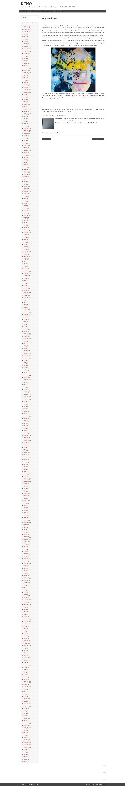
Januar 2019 (26, 147)
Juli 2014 (26, 239)
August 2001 (26, 503)
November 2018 (27, 150)
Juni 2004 (26, 445)
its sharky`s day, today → (98, 138)
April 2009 (26, 346)
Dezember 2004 (27, 435)
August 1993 (26, 667)
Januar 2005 (26, 433)
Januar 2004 (26, 454)
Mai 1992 (26, 693)
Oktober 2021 (27, 90)
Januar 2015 (26, 229)
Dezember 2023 (27, 46)
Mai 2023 (26, 58)
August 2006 (26, 401)
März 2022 (26, 82)
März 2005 (26, 430)
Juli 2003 (26, 464)
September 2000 (27, 522)
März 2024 (26, 41)
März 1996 (26, 614)
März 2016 (26, 205)
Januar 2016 (26, 208)
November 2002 (27, 478)
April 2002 (26, 490)
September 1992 (27, 686)
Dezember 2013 (27, 251)
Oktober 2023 (27, 50)
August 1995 (26, 626)
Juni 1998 (26, 568)
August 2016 (26, 196)
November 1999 (27, 539)
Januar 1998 (26, 577)
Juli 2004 (26, 444)
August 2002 (26, 483)
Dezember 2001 (27, 496)
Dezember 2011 (27, 292)
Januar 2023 (26, 65)
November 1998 (27, 560)
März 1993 (26, 676)
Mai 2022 (26, 79)
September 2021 (27, 92)
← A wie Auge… (46, 138)
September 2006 (27, 399)
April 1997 (26, 592)
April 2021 (26, 101)
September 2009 (27, 338)
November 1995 (27, 621)
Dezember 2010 (27, 312)
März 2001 (26, 512)
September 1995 (27, 624)
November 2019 (27, 130)
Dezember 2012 (27, 271)
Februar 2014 (27, 247)
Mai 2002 (26, 488)
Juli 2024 (26, 34)
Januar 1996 (26, 618)
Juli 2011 (26, 300)
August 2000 (26, 524)
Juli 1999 (26, 546)
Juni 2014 (26, 241)
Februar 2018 (27, 166)
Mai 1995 (26, 631)
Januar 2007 (26, 392)
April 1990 (26, 735)
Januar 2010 (26, 331)
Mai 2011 (26, 304)
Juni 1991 (26, 711)
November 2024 (27, 27)
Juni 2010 (26, 322)
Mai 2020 (26, 120)
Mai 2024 (26, 38)
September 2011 (27, 297)
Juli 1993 (26, 669)
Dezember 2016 (27, 189)
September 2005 (27, 420)
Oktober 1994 (27, 643)
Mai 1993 (26, 672)
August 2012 (26, 278)
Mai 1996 (26, 611)
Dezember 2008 (27, 353)
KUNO (26, 4)
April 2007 (26, 387)
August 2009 (26, 340)
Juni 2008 (26, 363)
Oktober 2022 (27, 70)
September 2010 (27, 317)
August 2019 (26, 135)
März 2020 (26, 123)
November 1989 (27, 744)
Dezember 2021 (27, 87)
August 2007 (26, 381)
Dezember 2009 (27, 333)
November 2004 (27, 437)
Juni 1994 (26, 650)
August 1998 (26, 565)
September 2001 (27, 502)
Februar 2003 (27, 473)
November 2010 (27, 314)
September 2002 (27, 481)
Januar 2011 (26, 311)
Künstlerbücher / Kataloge (48, 11)
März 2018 (26, 164)
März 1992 (26, 696)
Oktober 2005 (27, 418)
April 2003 (26, 469)
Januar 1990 (26, 740)
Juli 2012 (26, 280)
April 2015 (26, 224)
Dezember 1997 (27, 578)
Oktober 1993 (27, 664)
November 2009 (27, 334)
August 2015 (26, 217)
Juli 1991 (26, 710)
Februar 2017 (27, 186)
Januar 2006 (26, 413)
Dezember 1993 (27, 660)
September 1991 (27, 706)
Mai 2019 (26, 140)
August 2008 (26, 360)
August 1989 (26, 749)
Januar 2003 (26, 474)
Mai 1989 (26, 754)
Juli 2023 (26, 55)
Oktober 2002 (27, 479)
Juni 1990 (26, 732)
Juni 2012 (26, 282)
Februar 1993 (27, 677)
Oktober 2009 (27, 336)
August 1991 (26, 708)
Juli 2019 (26, 137)
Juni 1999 (26, 548)
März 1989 (26, 757)
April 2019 (26, 142)
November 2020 (27, 109)
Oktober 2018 (27, 152)
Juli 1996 (26, 607)
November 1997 (27, 580)
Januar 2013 (26, 270)
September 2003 (27, 461)
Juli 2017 (26, 177)
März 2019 (26, 143)
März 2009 (26, 348)
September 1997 (27, 583)
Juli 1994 (26, 648)
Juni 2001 (26, 507)
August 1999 (26, 544)
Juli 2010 (26, 321)
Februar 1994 (27, 657)
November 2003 (27, 457)
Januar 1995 (26, 638)
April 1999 (26, 551)
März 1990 (26, 737)
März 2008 (26, 369)
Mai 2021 (26, 99)
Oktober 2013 (27, 254)
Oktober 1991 (27, 705)
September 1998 (27, 563)
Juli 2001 (26, 505)
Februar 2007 (27, 391)
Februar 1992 (27, 698)
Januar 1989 (26, 761)
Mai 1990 (26, 734)
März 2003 (26, 471)
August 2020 (26, 114)
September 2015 (27, 215)
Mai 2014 (26, 242)
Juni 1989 (26, 752)
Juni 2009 (26, 343)
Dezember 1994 (27, 640)
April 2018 (26, 162)
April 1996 (26, 613)
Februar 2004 (27, 452)
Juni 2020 (26, 118)
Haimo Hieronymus (49, 132)
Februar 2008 (27, 370)
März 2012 (26, 287)
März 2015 (26, 225)
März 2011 (26, 307)
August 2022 (26, 73)
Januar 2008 (26, 372)
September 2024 (27, 31)
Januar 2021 (26, 106)
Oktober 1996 (27, 602)
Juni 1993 (26, 670)
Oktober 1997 (27, 582)
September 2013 (27, 256)
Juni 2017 (26, 179)
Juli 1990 (26, 730)
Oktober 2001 (27, 500)
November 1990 (27, 723)
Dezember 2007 (27, 374)
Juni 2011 (26, 302)
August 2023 (26, 53)
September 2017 (27, 174)
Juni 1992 (26, 691)
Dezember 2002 (27, 476)
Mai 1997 (26, 590)
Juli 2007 (26, 382)
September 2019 (27, 133)
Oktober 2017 (27, 172)
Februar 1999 (27, 554)
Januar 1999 (26, 556)
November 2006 (27, 396)
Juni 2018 (26, 159)
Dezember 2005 (27, 415)
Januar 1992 (26, 700)
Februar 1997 (27, 595)
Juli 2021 (26, 96)
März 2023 (26, 62)
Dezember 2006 (27, 394)
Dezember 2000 (27, 517)
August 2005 (26, 421)
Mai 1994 (26, 652)
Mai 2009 (26, 345)
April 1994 (26, 653)
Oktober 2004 (27, 438)
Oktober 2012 (27, 275)
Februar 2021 (27, 104)
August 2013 (26, 258)
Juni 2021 (26, 97)
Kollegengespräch (72, 120)
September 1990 (27, 727)
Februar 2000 (27, 534)
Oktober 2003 (27, 459)
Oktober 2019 (27, 131)
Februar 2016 (27, 207)
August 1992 (26, 688)
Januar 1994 (26, 659)
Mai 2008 (26, 365)
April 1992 (26, 694)
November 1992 (27, 682)
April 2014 (26, 244)
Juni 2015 (26, 220)
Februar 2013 (27, 268)
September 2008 (27, 358)
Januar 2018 (26, 167)
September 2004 (27, 440)
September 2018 (27, 154)
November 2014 (27, 232)
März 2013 (26, 266)
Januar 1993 (26, 679)
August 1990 (26, 728)
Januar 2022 (26, 85)
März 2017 (26, 184)
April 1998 (26, 572)
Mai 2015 (26, 222)
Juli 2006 (26, 403)
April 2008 (26, 367)
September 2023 (27, 51)
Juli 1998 (26, 566)
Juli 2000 (26, 526)
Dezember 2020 (27, 108)
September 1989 (27, 747)
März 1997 (26, 594)
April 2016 (26, 203)
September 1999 (27, 543)
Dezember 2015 (27, 210)
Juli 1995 (26, 628)
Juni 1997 (26, 589)
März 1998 (26, 573)
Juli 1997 (26, 587)
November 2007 (27, 375)
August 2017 (26, 176)
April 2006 (26, 408)
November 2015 (27, 212)
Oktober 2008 (27, 357)
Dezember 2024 (27, 26)
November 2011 (27, 294)
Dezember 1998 (27, 558)
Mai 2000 (26, 529)
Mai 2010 (26, 324)
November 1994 (27, 641)
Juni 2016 (26, 200)
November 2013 (27, 253)
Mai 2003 (26, 468)
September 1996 (27, 604)
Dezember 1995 (27, 619)
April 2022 (26, 80)
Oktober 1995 (27, 623)
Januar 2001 (26, 515)
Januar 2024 (26, 44)
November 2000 (27, 519)
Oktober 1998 (27, 561)
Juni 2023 (26, 56)
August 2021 (26, 94)
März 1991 (26, 717)
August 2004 (26, 442)
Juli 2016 (26, 198)
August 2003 (26, 462)
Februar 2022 (27, 84)
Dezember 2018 (27, 149)
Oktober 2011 (27, 295)
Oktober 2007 (27, 377)
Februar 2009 (27, 350)
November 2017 (27, 171)
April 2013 (26, 264)
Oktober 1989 (27, 746)
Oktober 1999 (27, 541)
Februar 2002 (27, 493)
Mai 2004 (26, 447)
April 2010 (26, 326)
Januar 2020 (26, 126)
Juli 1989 (26, 751)
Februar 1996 (27, 616)
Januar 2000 (26, 536)
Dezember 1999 (27, 537)
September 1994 (27, 645)
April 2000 (26, 531)
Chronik (38, 11)
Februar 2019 (27, 145)
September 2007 (27, 379)
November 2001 (27, 498)
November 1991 (27, 703)
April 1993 (26, 674)
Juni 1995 (26, 630)
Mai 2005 (26, 427)
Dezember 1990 (27, 722)
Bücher (22, 11)
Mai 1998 (26, 570)
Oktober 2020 (27, 111)
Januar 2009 (26, 351)
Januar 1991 (26, 720)
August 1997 (26, 585)
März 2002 (26, 491)
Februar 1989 (27, 759)
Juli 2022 (26, 75)
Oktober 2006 (27, 398)
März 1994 (26, 655)
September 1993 (27, 665)
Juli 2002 (26, 485)
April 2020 (26, 121)
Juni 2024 (26, 36)
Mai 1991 (26, 713)
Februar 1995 (27, 636)
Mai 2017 (26, 181)
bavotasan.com (101, 784)
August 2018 (26, 155)
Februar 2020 (27, 125)
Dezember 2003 (27, 456)
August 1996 (26, 606)
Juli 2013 (26, 259)
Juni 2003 (26, 466)
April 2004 (26, 449)
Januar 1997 (26, 597)
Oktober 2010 (27, 316)
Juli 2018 (26, 157)
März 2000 (26, 532)
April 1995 (26, 633)
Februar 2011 (27, 309)
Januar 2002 (26, 495)
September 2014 (27, 236)
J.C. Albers (45, 19)
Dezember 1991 (27, 701)
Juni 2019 (26, 138)
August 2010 (26, 319)
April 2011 (26, 305)
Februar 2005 (27, 432)
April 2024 (26, 39)
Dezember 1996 (27, 599)
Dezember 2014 (27, 230)
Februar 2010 (27, 329)
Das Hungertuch (30, 11)
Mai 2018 (26, 160)
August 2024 (26, 33)
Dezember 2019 (27, 128)
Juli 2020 (26, 116)
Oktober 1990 (27, 725)
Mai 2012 (26, 283)
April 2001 (26, 510)
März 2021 (26, 102)
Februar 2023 (27, 63)
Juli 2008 (26, 362)
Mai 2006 (26, 406)
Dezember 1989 (27, 742)
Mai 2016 (26, 201)
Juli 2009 (26, 341)
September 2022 (27, 72)
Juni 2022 (26, 77)
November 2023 (27, 48)
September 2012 (27, 276)
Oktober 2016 (27, 193)
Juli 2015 (26, 218)
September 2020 (27, 113)
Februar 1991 (27, 718)
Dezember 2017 (27, 169)
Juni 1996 (26, 609)
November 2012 (27, 273)
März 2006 (26, 409)
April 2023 (26, 60)
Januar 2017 (26, 188)
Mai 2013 (26, 263)
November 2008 (27, 355)
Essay (89, 118)
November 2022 (27, 68)
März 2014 (26, 246)
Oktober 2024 (27, 29)
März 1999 (26, 553)
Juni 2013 (26, 261)
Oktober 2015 (27, 213)
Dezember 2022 (27, 67)
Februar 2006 (27, 411)
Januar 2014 (26, 249)
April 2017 (26, 183)
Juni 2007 (26, 384)
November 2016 (27, 191)
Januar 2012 (26, 290)
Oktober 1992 (27, 684)
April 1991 (26, 715)
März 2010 (26, 328)
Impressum (60, 11)
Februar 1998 (27, 575)
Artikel (98, 118)
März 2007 (26, 389)
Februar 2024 (27, 43)
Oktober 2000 (27, 520)
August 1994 (26, 647)
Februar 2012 (27, 288)
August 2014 (26, 237)
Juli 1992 (26, 689)
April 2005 (26, 428)
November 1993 (27, 662)
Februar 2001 (27, 514)
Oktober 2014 (27, 234)
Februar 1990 (27, 739)
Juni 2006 (26, 404)
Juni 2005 (26, 425)
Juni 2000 (26, 527)
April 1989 (26, 756)
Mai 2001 (26, 508)
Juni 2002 (26, 486)
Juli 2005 (26, 423)
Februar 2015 (27, 227)
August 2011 (26, 299)
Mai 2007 (26, 386)
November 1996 (27, 601)
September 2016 (27, 195)
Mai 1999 (26, 549)
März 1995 (26, 635)
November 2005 (27, 416)
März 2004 (26, 450)
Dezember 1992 (27, 681)
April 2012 (26, 285)
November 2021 (27, 89)
